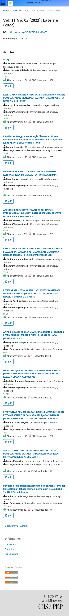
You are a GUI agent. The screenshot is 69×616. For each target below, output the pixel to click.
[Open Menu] (3, 3)
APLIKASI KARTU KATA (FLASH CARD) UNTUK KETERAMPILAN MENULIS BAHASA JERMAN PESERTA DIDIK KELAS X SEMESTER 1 (32, 213)
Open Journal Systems (17, 525)
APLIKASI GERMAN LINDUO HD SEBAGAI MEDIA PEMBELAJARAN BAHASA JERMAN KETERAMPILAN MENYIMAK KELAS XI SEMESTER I (31, 453)
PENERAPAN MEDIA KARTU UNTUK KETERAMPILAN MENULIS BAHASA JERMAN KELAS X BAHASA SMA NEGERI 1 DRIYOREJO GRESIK (31, 293)
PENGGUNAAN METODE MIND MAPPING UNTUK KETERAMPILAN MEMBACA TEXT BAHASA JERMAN (30, 173)
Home (6, 10)
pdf (9, 85)
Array (6, 59)
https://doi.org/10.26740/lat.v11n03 (28, 32)
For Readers (10, 544)
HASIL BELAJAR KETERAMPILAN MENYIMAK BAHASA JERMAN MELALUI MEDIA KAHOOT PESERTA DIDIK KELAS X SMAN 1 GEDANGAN (32, 373)
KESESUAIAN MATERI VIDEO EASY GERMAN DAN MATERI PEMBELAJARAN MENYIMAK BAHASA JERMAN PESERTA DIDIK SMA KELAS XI (34, 98)
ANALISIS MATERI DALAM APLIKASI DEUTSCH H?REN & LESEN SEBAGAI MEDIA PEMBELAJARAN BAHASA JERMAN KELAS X (33, 335)
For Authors (10, 549)
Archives (17, 10)
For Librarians (11, 553)
